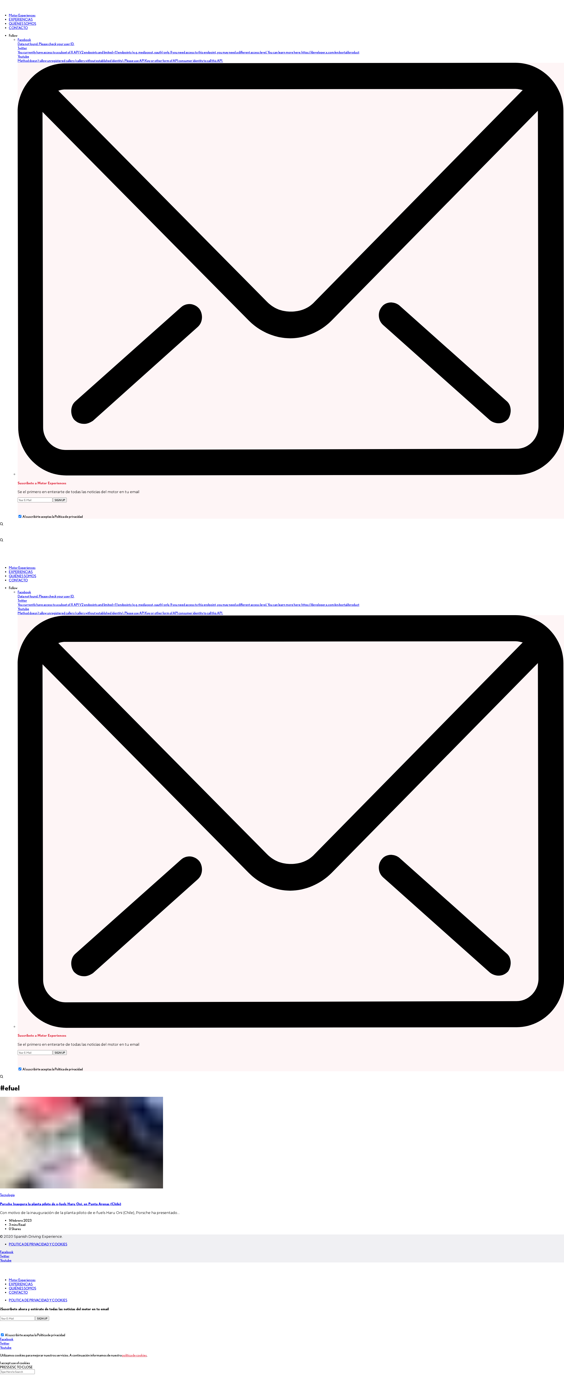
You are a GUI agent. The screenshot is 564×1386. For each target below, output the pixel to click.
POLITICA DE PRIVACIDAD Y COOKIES (38, 1244)
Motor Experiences (22, 1280)
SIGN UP (60, 500)
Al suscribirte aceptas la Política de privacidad (52, 516)
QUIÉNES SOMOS (22, 1288)
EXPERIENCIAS (21, 1284)
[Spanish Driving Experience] (6, 8)
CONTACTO (18, 1292)
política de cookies (134, 1355)
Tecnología (7, 1195)
